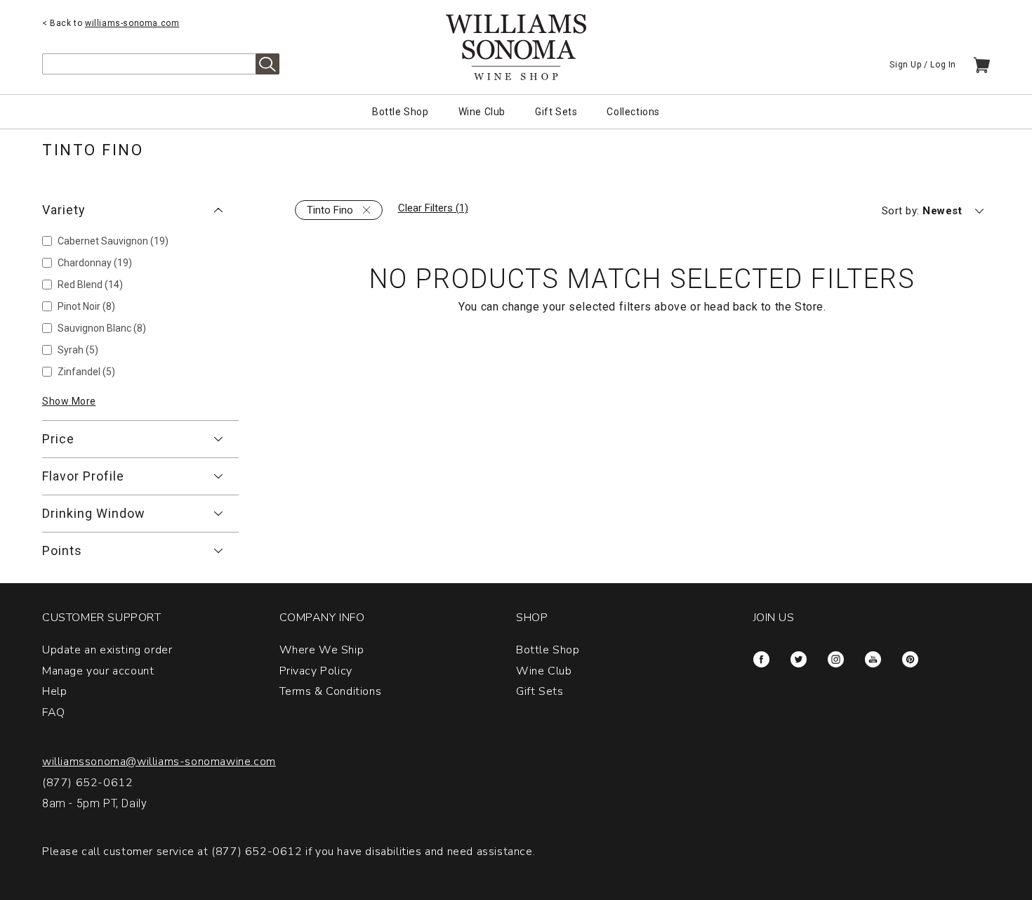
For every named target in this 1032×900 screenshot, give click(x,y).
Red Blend (90, 284)
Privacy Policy (315, 671)
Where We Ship (321, 650)
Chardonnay (95, 262)
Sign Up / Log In (922, 65)
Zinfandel (86, 371)
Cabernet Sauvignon (113, 241)
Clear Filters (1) (433, 208)
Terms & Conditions (330, 691)
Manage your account (98, 671)
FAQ (53, 712)
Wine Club (481, 111)
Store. (810, 306)
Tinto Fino (330, 210)
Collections (633, 111)
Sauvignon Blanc (102, 328)
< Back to (110, 23)
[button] (140, 210)
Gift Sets (556, 111)
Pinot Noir (86, 306)
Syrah (78, 350)
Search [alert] (267, 63)
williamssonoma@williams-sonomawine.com (159, 761)
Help (54, 691)
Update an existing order (107, 650)
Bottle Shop (400, 111)
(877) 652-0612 (87, 782)
